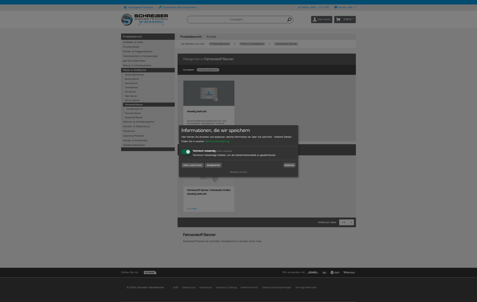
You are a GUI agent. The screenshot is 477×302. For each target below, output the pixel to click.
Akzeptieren (213, 165)
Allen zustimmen (192, 165)
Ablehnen (289, 165)
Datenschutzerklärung (217, 141)
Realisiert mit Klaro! (238, 172)
